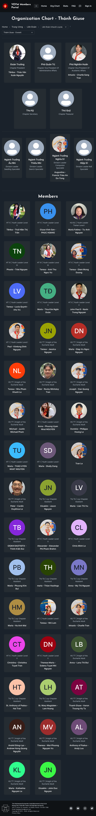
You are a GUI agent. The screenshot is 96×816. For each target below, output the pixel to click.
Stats (65, 6)
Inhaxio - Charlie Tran (79, 625)
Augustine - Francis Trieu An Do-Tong (60, 175)
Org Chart (55, 6)
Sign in (88, 6)
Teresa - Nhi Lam (48, 623)
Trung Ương (17, 27)
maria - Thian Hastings (48, 585)
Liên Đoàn (31, 27)
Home (44, 6)
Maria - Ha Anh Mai (17, 625)
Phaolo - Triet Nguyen (17, 269)
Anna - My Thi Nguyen (79, 585)
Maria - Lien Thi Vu (79, 506)
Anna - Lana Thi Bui (79, 662)
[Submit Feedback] (80, 6)
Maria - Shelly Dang (48, 466)
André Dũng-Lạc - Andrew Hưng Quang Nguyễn (17, 748)
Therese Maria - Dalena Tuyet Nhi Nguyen (48, 665)
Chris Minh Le (79, 546)
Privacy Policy (16, 813)
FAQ (74, 6)
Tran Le (79, 463)
